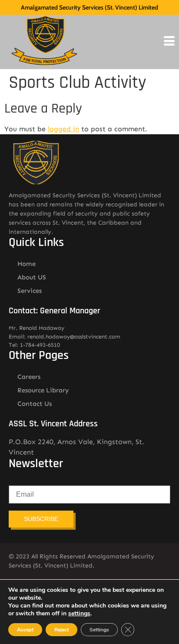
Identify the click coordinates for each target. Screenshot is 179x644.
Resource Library (43, 390)
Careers (28, 377)
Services (29, 291)
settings (79, 613)
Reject (61, 629)
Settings (99, 629)
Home (26, 264)
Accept (25, 629)
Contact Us (34, 404)
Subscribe (41, 518)
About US (31, 277)
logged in (63, 129)
